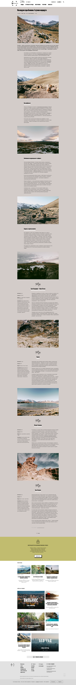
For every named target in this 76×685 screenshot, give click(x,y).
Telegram (32, 670)
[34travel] (15, 3)
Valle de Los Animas (37, 170)
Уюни (45, 49)
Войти (60, 1)
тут (41, 236)
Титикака (30, 50)
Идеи (24, 13)
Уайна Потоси (34, 295)
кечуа (34, 46)
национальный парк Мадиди (43, 54)
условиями (37, 681)
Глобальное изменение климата (50, 436)
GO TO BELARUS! (41, 666)
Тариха (29, 63)
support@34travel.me (49, 669)
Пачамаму (53, 46)
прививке (49, 113)
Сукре (41, 58)
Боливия (39, 533)
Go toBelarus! (23, 1)
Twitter (32, 669)
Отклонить (53, 681)
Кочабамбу (49, 61)
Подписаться (53, 1)
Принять (60, 681)
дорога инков (37, 371)
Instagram (32, 666)
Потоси (44, 58)
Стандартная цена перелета (42, 107)
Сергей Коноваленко (31, 13)
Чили (47, 497)
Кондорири (54, 294)
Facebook (32, 667)
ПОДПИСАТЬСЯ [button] (38, 556)
